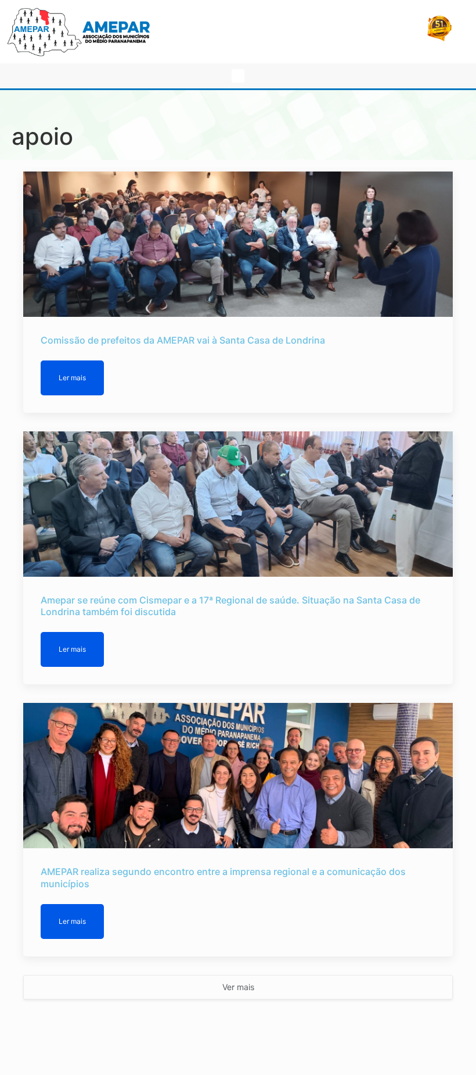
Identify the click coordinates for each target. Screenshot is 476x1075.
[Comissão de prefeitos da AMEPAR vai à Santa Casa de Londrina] (238, 244)
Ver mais (238, 987)
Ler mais (72, 377)
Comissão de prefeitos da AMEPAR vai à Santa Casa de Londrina (183, 340)
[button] (238, 76)
